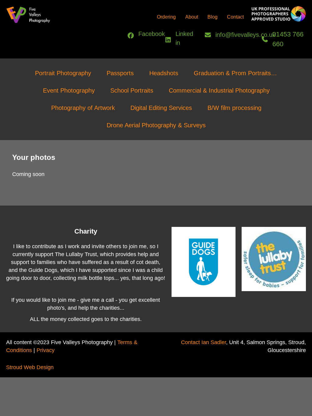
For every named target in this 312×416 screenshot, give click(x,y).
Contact (235, 16)
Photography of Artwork (83, 107)
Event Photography (69, 90)
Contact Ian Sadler (203, 342)
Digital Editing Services (161, 107)
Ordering (166, 16)
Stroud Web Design (30, 367)
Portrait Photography (63, 73)
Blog (212, 16)
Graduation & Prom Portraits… (235, 73)
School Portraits (131, 90)
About (191, 16)
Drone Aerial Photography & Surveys (156, 125)
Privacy (46, 350)
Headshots (163, 73)
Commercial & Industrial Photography (219, 90)
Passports (120, 73)
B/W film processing (234, 107)
